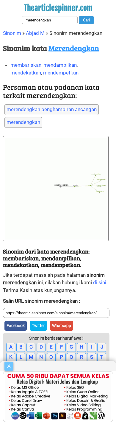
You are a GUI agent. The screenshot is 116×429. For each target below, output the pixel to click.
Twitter (38, 325)
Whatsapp (61, 325)
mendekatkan (25, 73)
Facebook (16, 325)
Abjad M (35, 33)
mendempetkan (61, 73)
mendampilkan (60, 65)
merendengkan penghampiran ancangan (52, 109)
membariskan (25, 65)
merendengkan (23, 122)
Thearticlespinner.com (58, 8)
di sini (99, 282)
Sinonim (12, 33)
